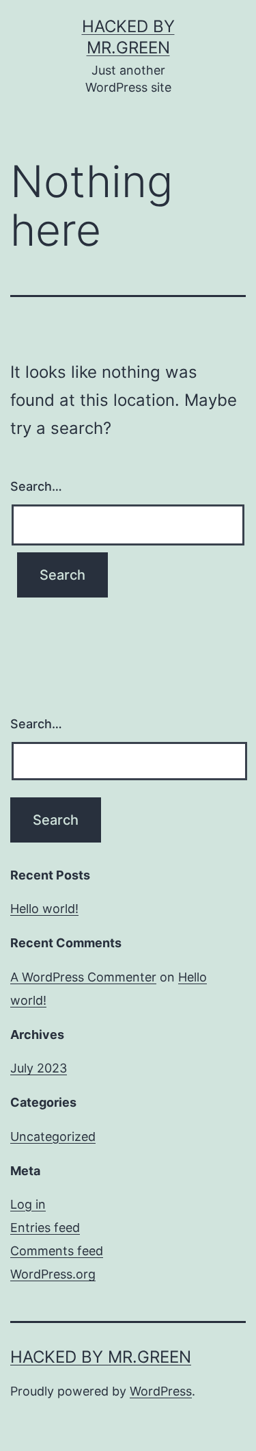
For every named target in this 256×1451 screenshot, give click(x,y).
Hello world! (44, 908)
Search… (36, 486)
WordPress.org (53, 1274)
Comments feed (56, 1251)
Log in (28, 1204)
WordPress (161, 1391)
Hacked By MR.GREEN (100, 1357)
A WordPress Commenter (83, 977)
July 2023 (38, 1068)
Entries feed (45, 1227)
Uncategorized (53, 1136)
